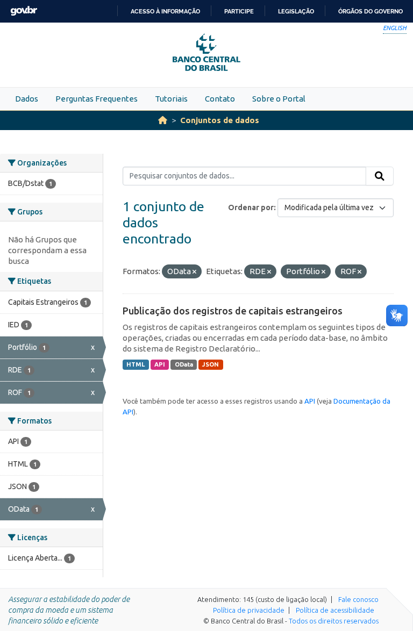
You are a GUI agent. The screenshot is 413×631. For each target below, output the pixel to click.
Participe (239, 11)
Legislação (296, 11)
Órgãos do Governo (370, 11)
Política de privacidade (248, 610)
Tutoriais (171, 98)
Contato (220, 98)
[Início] (162, 120)
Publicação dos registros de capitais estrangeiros (233, 310)
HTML (135, 364)
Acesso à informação (165, 11)
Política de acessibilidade (335, 610)
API (159, 364)
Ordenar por (251, 207)
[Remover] (194, 272)
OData (184, 364)
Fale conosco (358, 599)
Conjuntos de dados (219, 120)
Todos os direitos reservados (334, 621)
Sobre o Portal (278, 98)
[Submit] (380, 176)
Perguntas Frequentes (96, 98)
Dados (26, 98)
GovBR (23, 11)
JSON (210, 364)
